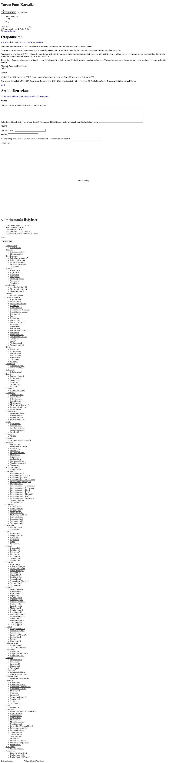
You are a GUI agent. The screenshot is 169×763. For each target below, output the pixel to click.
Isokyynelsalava (16, 536)
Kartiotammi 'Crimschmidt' (20, 687)
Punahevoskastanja (17, 262)
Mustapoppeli (15, 608)
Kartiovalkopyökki (17, 755)
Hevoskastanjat (12, 256)
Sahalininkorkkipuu (17, 368)
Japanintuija (15, 707)
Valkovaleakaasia (17, 749)
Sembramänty (15, 459)
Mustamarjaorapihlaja (18, 515)
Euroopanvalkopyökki (18, 753)
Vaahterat (10, 709)
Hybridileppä (15, 424)
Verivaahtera (15, 738)
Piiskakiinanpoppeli (17, 614)
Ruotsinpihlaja (15, 577)
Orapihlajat (10, 504)
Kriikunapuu (15, 314)
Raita (12, 542)
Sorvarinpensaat (12, 676)
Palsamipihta (15, 556)
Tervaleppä (14, 432)
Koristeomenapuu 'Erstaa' (20, 478)
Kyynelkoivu (15, 351)
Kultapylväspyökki (17, 629)
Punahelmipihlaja (17, 571)
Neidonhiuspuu (16, 469)
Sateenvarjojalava (17, 279)
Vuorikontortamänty (18, 463)
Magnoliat (10, 438)
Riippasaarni (15, 666)
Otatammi (14, 693)
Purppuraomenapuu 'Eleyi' (20, 490)
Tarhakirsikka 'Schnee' (18, 337)
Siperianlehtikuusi (17, 420)
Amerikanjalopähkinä (18, 287)
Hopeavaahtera (16, 714)
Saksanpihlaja (15, 579)
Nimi (3, 126)
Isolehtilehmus (15, 399)
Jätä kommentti (37, 42)
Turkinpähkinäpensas (18, 647)
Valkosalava (15, 544)
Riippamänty (15, 457)
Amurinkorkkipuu (17, 366)
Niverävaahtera (16, 724)
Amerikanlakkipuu (17, 391)
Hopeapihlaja (15, 564)
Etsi (2, 10)
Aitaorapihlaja (15, 507)
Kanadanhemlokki (17, 252)
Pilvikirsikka (15, 320)
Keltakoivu (14, 349)
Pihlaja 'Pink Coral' (17, 569)
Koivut (9, 347)
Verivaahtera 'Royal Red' (19, 743)
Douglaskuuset (11, 246)
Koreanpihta (15, 552)
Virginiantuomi (16, 343)
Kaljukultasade (16, 372)
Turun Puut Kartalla (17, 4)
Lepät (8, 422)
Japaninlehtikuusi (17, 417)
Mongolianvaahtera (17, 722)
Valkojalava (15, 281)
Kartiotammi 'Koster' (18, 689)
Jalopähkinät (11, 285)
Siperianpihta (15, 558)
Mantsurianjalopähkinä (19, 289)
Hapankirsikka (16, 299)
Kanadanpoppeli (16, 600)
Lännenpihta (15, 554)
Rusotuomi (14, 333)
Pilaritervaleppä (16, 426)
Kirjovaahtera (15, 718)
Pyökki (13, 639)
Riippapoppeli (15, 618)
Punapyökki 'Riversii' (18, 635)
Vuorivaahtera (15, 745)
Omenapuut (11, 471)
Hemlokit (9, 250)
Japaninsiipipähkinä (17, 672)
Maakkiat (9, 434)
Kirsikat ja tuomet (13, 297)
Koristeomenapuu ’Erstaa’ (15, 231)
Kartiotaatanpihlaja (17, 567)
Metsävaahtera (15, 720)
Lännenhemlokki (16, 254)
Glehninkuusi (15, 378)
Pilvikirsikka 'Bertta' (18, 322)
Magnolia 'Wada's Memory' (20, 440)
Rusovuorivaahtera (17, 730)
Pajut (8, 531)
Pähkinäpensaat (12, 643)
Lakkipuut (10, 388)
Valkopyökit (10, 751)
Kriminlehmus (15, 401)
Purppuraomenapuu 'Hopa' (20, 492)
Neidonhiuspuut (12, 467)
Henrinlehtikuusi (16, 415)
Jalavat (9, 268)
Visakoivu (14, 362)
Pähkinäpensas (16, 645)
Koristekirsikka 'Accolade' (20, 310)
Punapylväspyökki (17, 631)
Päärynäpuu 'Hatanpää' (19, 654)
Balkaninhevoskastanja (19, 258)
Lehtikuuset (11, 411)
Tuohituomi (14, 339)
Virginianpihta (15, 560)
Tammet (9, 680)
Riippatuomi (15, 326)
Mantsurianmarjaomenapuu (20, 482)
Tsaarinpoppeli (36, 96)
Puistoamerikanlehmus (18, 407)
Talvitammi (14, 701)
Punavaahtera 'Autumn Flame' (21, 726)
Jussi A (29, 42)
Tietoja (8, 19)
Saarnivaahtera (16, 732)
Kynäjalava (14, 275)
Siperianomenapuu (17, 500)
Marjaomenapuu (16, 484)
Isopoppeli (14, 596)
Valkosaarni (15, 668)
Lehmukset (10, 393)
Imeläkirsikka (15, 302)
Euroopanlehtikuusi (17, 413)
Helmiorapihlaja (16, 509)
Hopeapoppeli (12, 96)
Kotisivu (4, 135)
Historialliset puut (12, 16)
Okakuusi (14, 382)
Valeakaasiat (10, 747)
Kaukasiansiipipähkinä (18, 674)
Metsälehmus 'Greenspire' (20, 405)
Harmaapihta (15, 548)
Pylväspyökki (15, 637)
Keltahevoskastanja (17, 260)
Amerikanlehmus (16, 395)
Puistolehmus (15, 409)
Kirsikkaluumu (16, 308)
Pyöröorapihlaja (16, 517)
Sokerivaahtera (16, 734)
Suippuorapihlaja (16, 521)
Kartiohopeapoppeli (17, 602)
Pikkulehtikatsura (17, 295)
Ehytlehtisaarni (16, 660)
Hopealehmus (15, 397)
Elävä (3, 85)
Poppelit (9, 587)
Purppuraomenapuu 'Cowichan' (22, 488)
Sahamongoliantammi (18, 697)
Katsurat (9, 293)
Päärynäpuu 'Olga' (17, 656)
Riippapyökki (15, 641)
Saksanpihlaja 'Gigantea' (19, 581)
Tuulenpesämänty (17, 461)
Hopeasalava (15, 533)
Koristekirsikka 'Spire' (18, 312)
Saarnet (9, 658)
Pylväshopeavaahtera (18, 728)
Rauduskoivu (15, 355)
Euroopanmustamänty (18, 446)
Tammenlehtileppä (17, 430)
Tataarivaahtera (16, 736)
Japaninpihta (15, 550)
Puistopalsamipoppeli (13, 225)
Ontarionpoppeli (16, 610)
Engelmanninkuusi (17, 376)
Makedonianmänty (17, 453)
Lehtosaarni (15, 662)
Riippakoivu (15, 357)
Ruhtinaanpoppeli (17, 620)
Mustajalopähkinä (17, 291)
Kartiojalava (15, 270)
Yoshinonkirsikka (17, 345)
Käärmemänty (15, 449)
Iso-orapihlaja (15, 511)
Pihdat (9, 546)
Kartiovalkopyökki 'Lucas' (20, 757)
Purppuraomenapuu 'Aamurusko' (22, 486)
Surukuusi (14, 386)
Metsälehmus (15, 403)
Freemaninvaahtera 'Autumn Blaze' (23, 712)
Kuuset (9, 374)
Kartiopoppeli (15, 604)
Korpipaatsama (16, 527)
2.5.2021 (23, 42)
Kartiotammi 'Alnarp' (18, 685)
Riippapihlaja (15, 575)
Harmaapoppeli (16, 591)
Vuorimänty (15, 465)
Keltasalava (14, 538)
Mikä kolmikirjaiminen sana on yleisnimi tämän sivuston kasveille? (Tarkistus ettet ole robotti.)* (35, 139)
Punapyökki (15, 633)
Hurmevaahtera (16, 716)
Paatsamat (10, 525)
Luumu (13, 316)
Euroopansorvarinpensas (19, 678)
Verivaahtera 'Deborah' (19, 740)
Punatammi (14, 695)
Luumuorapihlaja (16, 513)
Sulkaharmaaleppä (17, 428)
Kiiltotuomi (14, 306)
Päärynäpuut (11, 649)
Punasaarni (15, 664)
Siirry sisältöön (21, 12)
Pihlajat (9, 562)
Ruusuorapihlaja (16, 519)
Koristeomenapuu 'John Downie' (22, 480)
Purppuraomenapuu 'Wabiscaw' (22, 498)
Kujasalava (14, 540)
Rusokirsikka (15, 328)
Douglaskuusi (15, 248)
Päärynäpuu (15, 651)
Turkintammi (15, 703)
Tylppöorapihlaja (16, 523)
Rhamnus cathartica (8, 31)
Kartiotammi (15, 683)
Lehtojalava (15, 277)
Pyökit (9, 627)
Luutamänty (15, 451)
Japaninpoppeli (16, 598)
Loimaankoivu (16, 353)
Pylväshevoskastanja (18, 264)
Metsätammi (15, 691)
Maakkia (13, 436)
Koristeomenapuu (17, 473)
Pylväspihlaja (15, 573)
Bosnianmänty (15, 444)
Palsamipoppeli (16, 612)
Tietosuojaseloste (7, 761)
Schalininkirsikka (17, 335)
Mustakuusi (14, 380)
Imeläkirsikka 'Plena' (18, 304)
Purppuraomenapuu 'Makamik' (21, 494)
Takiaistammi (15, 699)
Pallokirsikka (15, 318)
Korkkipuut (10, 364)
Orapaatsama (15, 529)
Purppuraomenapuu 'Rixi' (20, 496)
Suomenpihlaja (16, 583)
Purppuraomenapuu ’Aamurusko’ (18, 234)
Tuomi (13, 341)
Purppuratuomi (16, 324)
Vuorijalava (14, 283)
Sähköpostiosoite (8, 130)
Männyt (9, 442)
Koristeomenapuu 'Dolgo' (20, 475)
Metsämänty (15, 455)
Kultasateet (10, 370)
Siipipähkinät (11, 670)
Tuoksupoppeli (16, 625)
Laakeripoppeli (16, 606)
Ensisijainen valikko (8, 12)
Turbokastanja (15, 266)
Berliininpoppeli (11, 227)
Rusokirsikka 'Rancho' (18, 331)
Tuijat (8, 705)
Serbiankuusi (15, 384)
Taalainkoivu (15, 360)
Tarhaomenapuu (16, 502)
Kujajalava (14, 273)
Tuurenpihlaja (15, 585)
